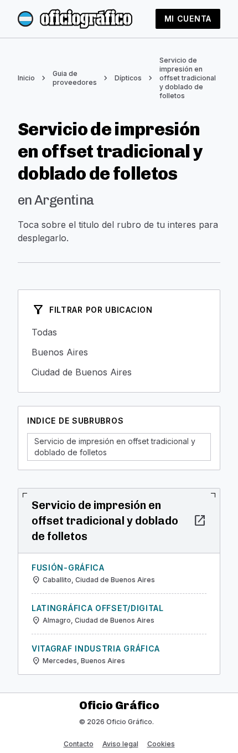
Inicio (26, 78)
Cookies (161, 744)
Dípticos (128, 78)
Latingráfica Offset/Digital (98, 608)
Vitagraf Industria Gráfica (96, 648)
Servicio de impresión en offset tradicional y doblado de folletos (187, 78)
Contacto (79, 744)
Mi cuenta (187, 18)
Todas (119, 332)
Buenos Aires (119, 352)
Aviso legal (120, 744)
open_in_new (199, 520)
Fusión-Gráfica (68, 567)
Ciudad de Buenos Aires (119, 372)
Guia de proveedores (75, 78)
